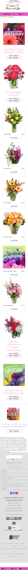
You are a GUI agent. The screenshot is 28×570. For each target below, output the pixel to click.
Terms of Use (14, 556)
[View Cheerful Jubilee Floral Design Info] (14, 120)
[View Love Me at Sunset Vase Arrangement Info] (14, 222)
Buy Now (13, 57)
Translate (18, 2)
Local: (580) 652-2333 (14, 508)
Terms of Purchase (18, 554)
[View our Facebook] (11, 494)
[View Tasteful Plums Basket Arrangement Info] (14, 154)
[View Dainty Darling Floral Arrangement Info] (14, 188)
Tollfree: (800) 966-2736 (14, 511)
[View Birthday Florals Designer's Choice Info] (14, 34)
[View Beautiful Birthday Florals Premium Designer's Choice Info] (14, 257)
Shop (8, 14)
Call (5, 569)
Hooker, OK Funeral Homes (10, 543)
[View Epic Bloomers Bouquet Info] (14, 77)
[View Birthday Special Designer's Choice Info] (14, 375)
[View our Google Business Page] (14, 494)
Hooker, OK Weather (7, 548)
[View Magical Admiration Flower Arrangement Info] (14, 291)
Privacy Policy (7, 554)
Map (15, 569)
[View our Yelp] (17, 494)
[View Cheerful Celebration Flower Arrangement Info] (14, 326)
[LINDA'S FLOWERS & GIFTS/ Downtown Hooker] (14, 10)
